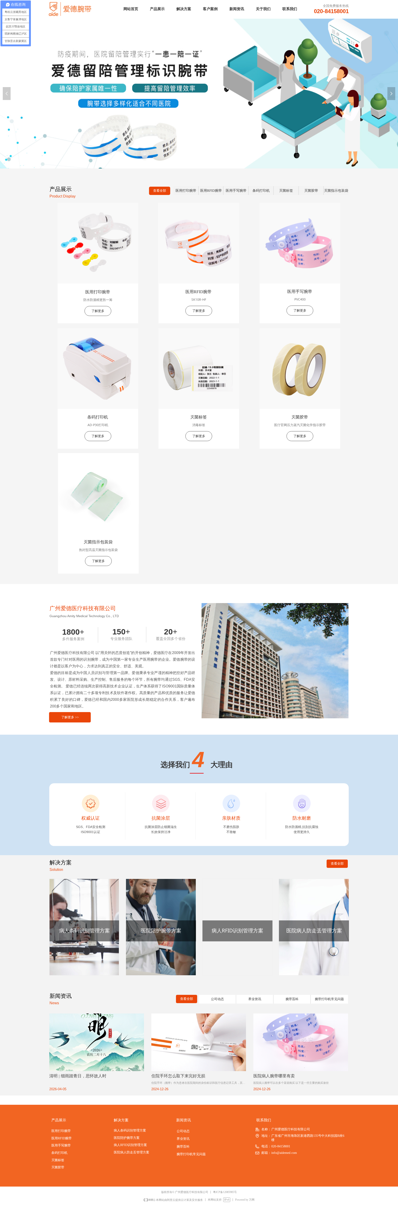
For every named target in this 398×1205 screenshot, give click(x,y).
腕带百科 (292, 999)
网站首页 (130, 9)
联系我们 (289, 9)
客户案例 (210, 9)
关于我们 (263, 9)
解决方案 (183, 9)
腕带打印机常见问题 (329, 999)
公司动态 (217, 999)
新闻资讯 (236, 9)
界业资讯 (254, 999)
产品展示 (157, 9)
